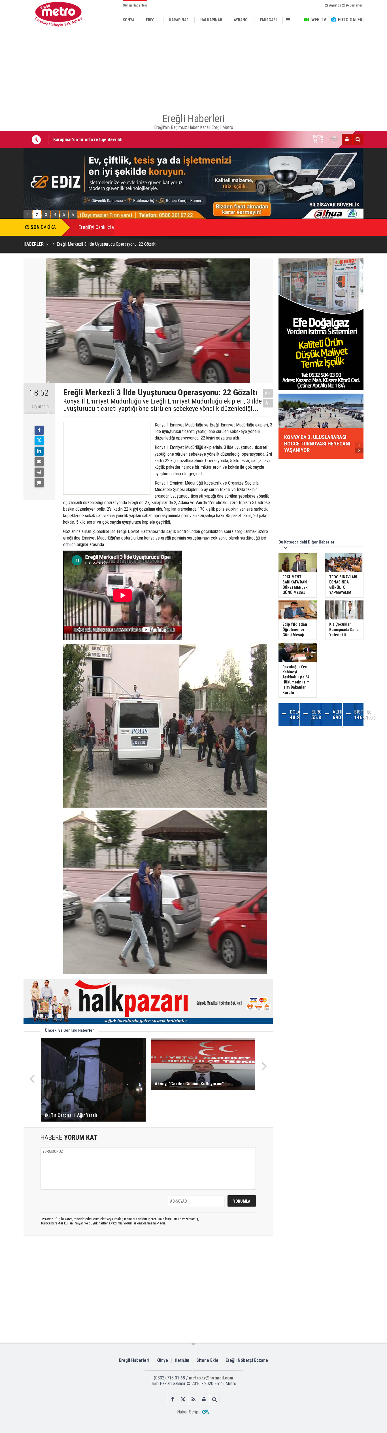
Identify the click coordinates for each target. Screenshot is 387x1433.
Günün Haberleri (135, 5)
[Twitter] (39, 440)
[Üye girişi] (347, 139)
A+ (268, 393)
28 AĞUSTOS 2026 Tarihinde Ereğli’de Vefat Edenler (104, 139)
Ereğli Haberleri (134, 1360)
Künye (162, 1360)
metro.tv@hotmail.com (211, 1378)
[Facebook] (39, 430)
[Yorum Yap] (39, 482)
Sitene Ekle (207, 1360)
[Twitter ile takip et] (183, 1399)
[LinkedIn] (39, 451)
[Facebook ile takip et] (172, 1399)
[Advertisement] (193, 68)
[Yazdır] (39, 472)
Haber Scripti (189, 1412)
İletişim (182, 1360)
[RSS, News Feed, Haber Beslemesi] (193, 1399)
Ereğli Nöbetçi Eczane (247, 1360)
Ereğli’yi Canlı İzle (96, 227)
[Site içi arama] (357, 139)
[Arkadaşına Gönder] (39, 461)
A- (268, 403)
